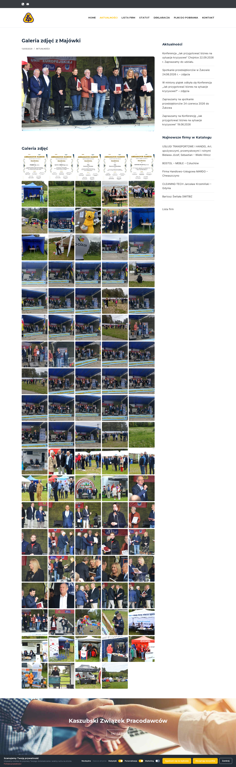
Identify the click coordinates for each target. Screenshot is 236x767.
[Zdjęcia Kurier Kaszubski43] (35, 194)
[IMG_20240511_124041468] (142, 247)
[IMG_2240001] (115, 221)
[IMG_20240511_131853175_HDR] (35, 435)
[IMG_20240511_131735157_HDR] (115, 408)
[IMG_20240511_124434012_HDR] (115, 301)
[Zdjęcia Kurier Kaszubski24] (142, 569)
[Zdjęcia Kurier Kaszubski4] (35, 488)
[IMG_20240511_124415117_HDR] (88, 301)
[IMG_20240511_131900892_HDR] (61, 435)
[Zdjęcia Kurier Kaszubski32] (88, 622)
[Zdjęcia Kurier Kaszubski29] (142, 595)
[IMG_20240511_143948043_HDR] (35, 461)
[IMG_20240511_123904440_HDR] (115, 247)
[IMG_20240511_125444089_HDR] (115, 328)
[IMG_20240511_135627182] (61, 194)
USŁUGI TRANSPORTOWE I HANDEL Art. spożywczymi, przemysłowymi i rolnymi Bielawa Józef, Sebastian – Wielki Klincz (187, 150)
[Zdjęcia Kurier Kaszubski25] (35, 595)
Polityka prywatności (12, 764)
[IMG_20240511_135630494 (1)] (88, 194)
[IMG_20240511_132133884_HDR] (88, 435)
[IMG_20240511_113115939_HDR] (142, 221)
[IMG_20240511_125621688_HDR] (142, 328)
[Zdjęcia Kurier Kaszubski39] (142, 649)
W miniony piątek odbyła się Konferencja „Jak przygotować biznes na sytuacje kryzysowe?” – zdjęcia (187, 87)
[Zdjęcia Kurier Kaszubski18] (115, 542)
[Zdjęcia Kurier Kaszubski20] (35, 569)
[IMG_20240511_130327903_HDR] (35, 381)
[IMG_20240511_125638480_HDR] (35, 354)
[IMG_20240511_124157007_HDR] (88, 274)
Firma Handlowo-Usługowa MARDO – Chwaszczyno (185, 173)
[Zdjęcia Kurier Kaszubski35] (35, 649)
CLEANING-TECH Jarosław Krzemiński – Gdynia (186, 186)
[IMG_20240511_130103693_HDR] (142, 354)
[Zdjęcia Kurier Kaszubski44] (115, 676)
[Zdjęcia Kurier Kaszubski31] (61, 622)
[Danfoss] (142, 167)
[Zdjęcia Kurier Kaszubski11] (61, 515)
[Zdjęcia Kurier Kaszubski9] (35, 515)
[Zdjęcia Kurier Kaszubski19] (142, 542)
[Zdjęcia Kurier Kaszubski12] (88, 515)
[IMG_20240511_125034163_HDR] (61, 328)
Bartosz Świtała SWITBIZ (177, 196)
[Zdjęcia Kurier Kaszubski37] (88, 649)
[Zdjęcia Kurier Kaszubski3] (142, 461)
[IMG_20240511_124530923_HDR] (142, 301)
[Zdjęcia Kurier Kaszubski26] (61, 595)
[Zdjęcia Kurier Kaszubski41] (61, 676)
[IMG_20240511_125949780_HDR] (115, 354)
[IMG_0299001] (115, 194)
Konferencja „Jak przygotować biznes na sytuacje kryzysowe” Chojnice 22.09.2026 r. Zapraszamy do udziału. (188, 57)
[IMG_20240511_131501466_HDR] (88, 408)
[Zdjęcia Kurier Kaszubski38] (115, 649)
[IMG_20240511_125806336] (61, 354)
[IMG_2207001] (35, 221)
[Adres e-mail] (27, 4)
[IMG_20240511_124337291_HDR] (142, 274)
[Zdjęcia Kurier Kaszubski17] (88, 542)
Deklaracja (162, 17)
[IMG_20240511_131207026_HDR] (35, 408)
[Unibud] (61, 167)
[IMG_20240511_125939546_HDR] (88, 354)
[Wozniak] (88, 167)
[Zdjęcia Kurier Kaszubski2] (115, 461)
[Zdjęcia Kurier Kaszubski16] (61, 542)
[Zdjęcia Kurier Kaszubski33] (115, 622)
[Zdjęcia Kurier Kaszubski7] (115, 488)
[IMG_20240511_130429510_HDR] (88, 381)
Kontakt (208, 17)
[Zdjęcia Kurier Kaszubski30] (35, 622)
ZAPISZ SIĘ (118, 733)
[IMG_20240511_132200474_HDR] (115, 435)
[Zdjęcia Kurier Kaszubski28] (115, 595)
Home (92, 17)
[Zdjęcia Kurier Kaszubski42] (88, 676)
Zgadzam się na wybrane (177, 761)
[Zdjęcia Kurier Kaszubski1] (88, 461)
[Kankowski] (115, 167)
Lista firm (128, 17)
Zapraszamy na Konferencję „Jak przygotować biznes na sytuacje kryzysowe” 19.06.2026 (182, 120)
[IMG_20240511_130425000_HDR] (61, 381)
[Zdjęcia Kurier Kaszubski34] (142, 622)
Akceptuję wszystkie (205, 761)
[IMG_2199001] (142, 194)
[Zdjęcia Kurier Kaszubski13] (115, 515)
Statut (144, 17)
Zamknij (225, 761)
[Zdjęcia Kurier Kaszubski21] (61, 569)
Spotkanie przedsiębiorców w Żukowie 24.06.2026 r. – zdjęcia (186, 72)
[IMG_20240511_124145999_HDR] (61, 274)
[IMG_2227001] (61, 221)
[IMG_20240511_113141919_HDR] (61, 247)
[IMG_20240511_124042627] (35, 274)
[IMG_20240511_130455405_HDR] (115, 381)
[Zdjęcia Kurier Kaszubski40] (35, 676)
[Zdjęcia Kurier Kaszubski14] (142, 515)
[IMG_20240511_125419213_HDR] (88, 328)
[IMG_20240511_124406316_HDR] (35, 301)
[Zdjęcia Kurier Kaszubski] (61, 461)
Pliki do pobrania (186, 17)
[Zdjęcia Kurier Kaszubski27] (88, 595)
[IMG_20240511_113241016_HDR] (88, 247)
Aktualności (109, 17)
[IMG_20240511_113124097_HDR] (35, 247)
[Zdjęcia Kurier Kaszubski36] (61, 649)
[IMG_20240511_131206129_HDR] (142, 381)
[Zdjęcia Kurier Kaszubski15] (35, 542)
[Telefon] (23, 4)
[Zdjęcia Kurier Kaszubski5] (61, 488)
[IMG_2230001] (88, 221)
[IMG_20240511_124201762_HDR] (115, 274)
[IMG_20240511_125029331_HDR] (35, 328)
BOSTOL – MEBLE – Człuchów (180, 163)
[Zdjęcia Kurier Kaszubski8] (142, 488)
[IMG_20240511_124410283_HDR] (61, 301)
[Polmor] (35, 167)
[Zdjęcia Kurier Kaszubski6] (88, 488)
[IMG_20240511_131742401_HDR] (142, 408)
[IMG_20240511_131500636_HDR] (61, 408)
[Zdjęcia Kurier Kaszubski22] (88, 569)
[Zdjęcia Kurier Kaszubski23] (115, 569)
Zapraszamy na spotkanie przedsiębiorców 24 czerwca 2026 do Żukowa (185, 103)
